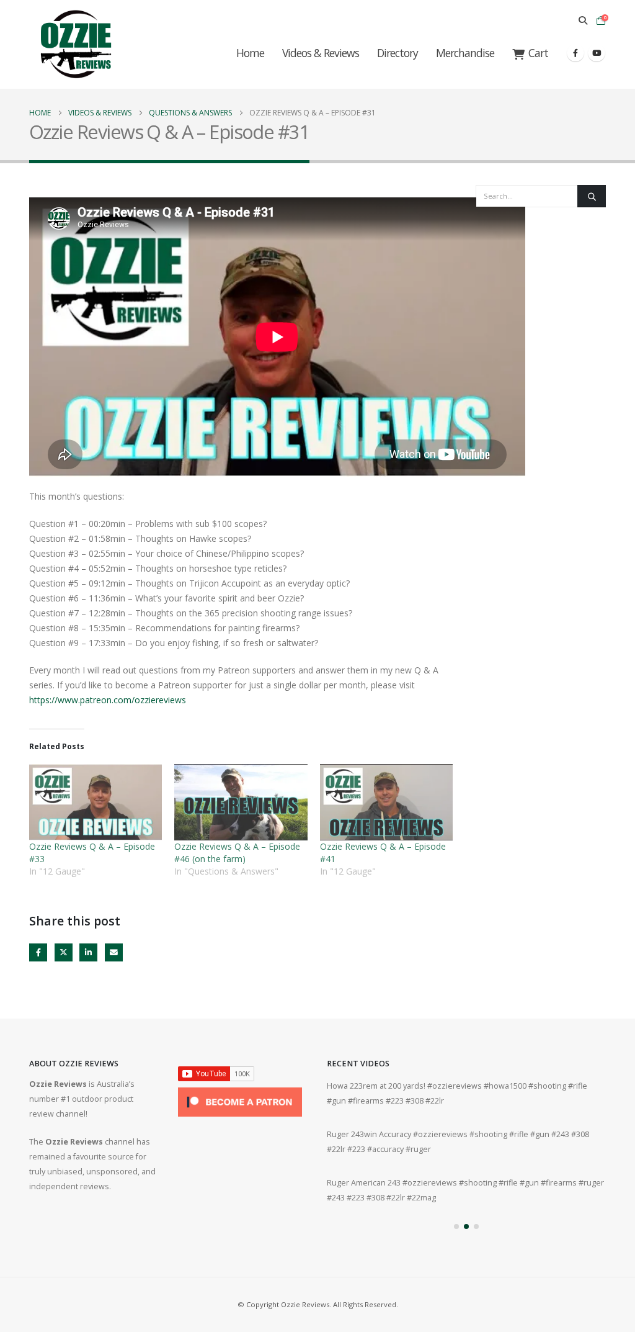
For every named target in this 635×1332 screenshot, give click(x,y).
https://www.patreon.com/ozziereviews (107, 700)
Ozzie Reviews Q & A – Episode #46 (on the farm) (237, 852)
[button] (582, 20)
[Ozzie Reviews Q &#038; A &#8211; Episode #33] (95, 802)
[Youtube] (596, 52)
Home (250, 52)
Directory (397, 52)
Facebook (38, 952)
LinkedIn (88, 952)
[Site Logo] (75, 44)
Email (114, 952)
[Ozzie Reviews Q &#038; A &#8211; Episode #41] (386, 802)
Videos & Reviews (320, 52)
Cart (538, 52)
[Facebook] (575, 52)
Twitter (64, 952)
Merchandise (465, 52)
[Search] (591, 196)
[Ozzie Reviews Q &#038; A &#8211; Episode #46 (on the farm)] (240, 802)
